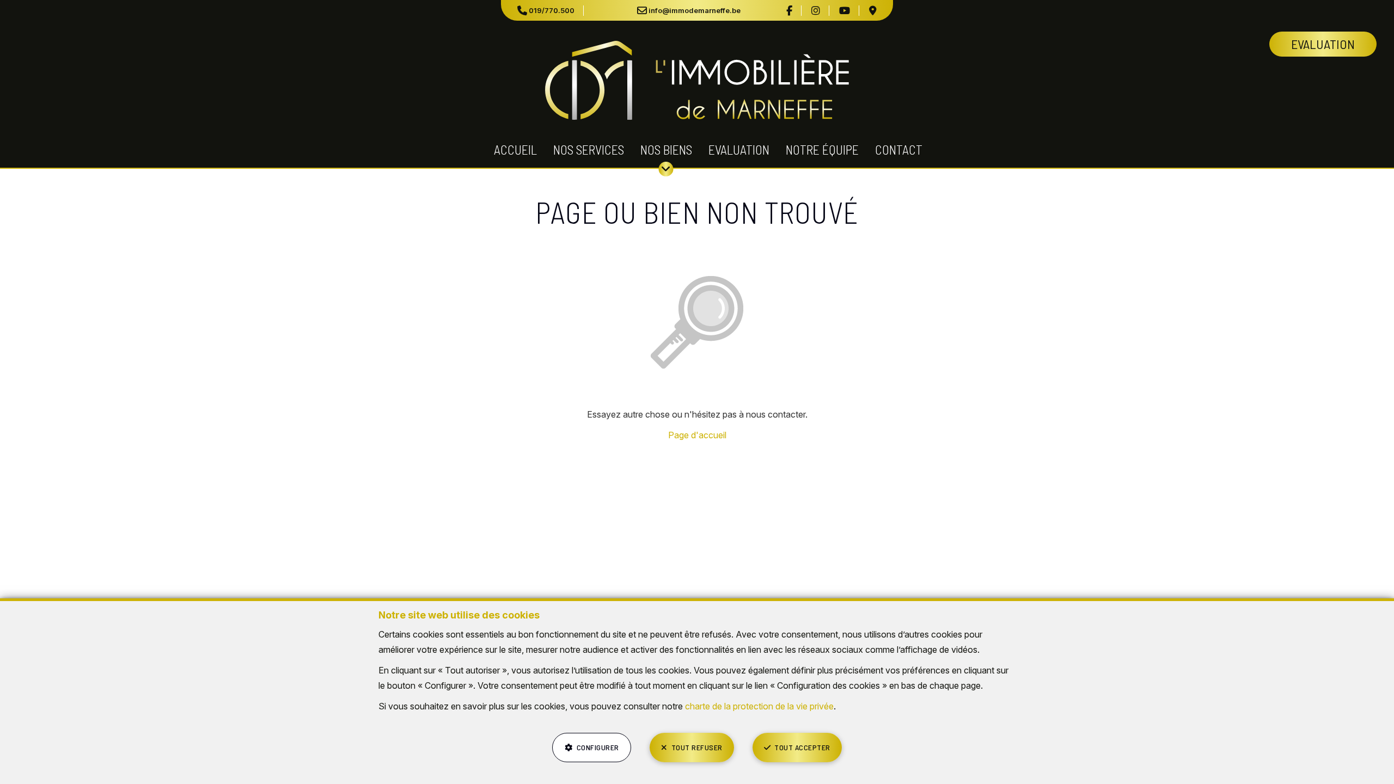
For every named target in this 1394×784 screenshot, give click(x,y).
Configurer (598, 747)
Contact (898, 149)
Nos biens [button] (666, 149)
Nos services (588, 149)
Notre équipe (822, 149)
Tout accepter (802, 747)
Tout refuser (697, 747)
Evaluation (738, 149)
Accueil (515, 149)
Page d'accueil (697, 435)
